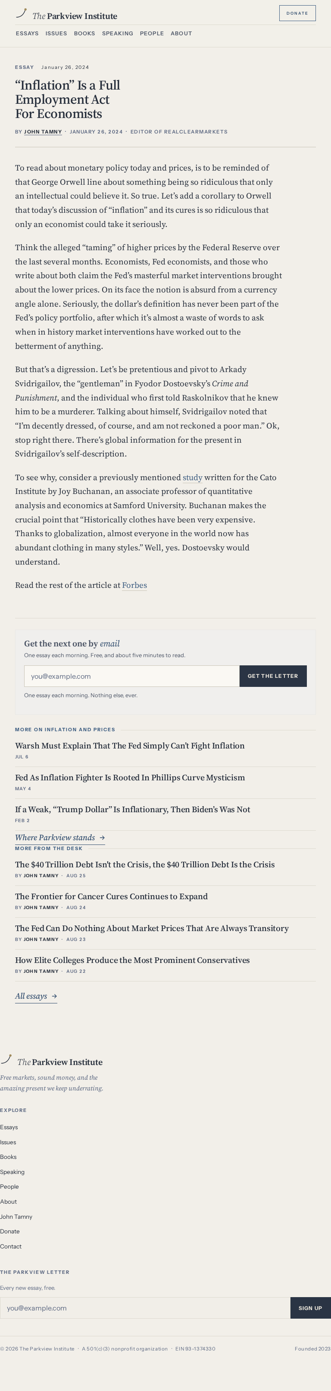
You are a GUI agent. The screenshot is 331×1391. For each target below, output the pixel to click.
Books (85, 33)
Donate (298, 12)
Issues (57, 33)
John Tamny (16, 1216)
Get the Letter (273, 676)
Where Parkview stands (60, 837)
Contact (11, 1246)
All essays (36, 995)
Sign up (310, 1308)
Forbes (134, 584)
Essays (27, 33)
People (152, 33)
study (193, 477)
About (181, 33)
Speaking (118, 33)
